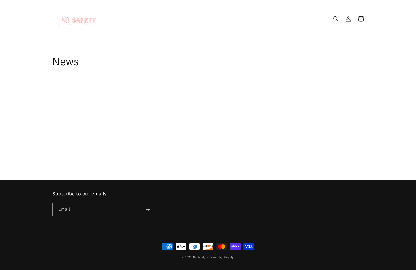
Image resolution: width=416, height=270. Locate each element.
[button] (336, 19)
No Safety (199, 257)
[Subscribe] (147, 209)
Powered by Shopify (220, 257)
